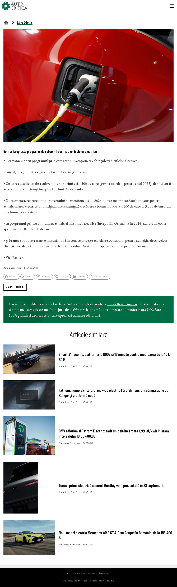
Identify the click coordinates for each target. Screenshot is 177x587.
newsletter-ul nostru (122, 303)
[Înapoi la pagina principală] (6, 22)
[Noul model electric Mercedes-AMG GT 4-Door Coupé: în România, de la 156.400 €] (29, 538)
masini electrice (15, 287)
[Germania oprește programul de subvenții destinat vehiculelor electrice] (88, 140)
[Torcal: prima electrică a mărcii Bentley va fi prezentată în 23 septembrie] (29, 488)
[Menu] (172, 6)
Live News (24, 22)
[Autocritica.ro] (15, 6)
